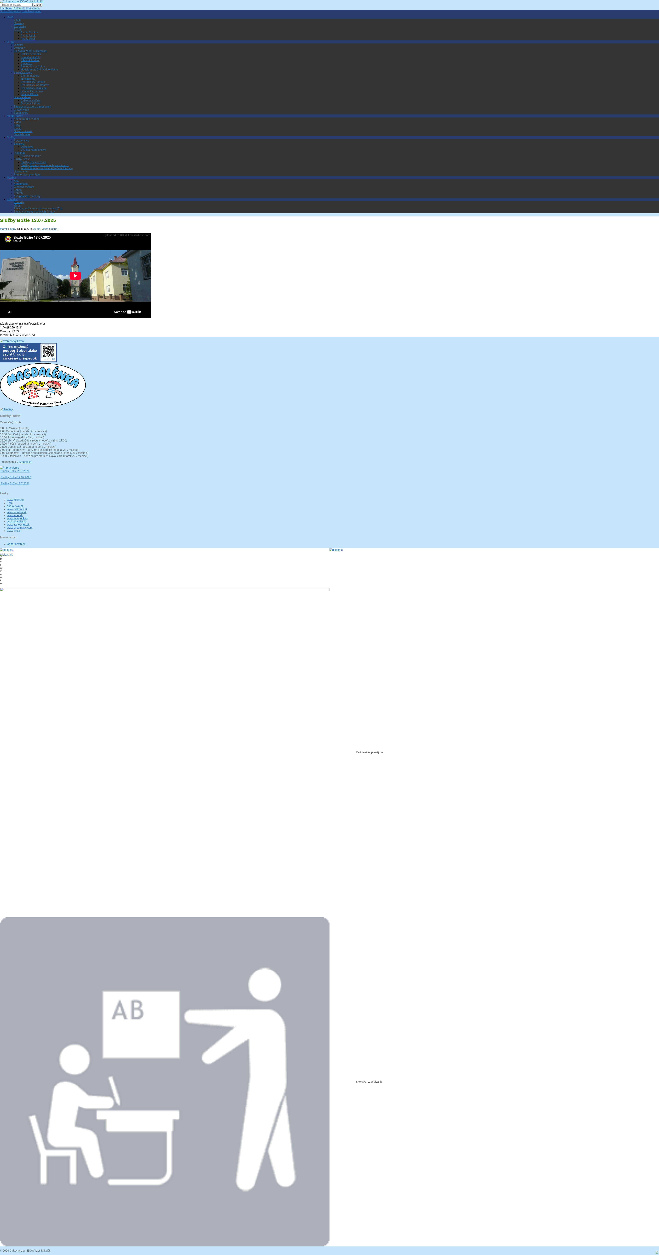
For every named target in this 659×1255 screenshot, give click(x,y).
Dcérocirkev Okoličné (34, 88)
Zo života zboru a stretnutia (30, 51)
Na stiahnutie (22, 134)
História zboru (22, 97)
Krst (16, 180)
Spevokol (26, 63)
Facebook (6, 8)
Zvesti (17, 128)
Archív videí (28, 38)
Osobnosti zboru (31, 103)
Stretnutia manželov (33, 66)
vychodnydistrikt (16, 521)
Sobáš (18, 189)
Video (17, 122)
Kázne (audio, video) (26, 118)
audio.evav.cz (15, 506)
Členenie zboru (30, 75)
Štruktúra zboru (23, 72)
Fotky (17, 125)
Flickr (27, 8)
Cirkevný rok (21, 109)
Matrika (11, 177)
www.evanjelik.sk (17, 518)
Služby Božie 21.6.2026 (15, 479)
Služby (11, 137)
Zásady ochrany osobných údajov (34, 211)
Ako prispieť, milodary (27, 196)
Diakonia (19, 152)
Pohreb (18, 193)
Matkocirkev (28, 78)
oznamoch (25, 461)
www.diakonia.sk (17, 509)
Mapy (17, 205)
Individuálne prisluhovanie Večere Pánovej (47, 168)
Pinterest (18, 8)
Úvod (10, 17)
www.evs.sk (14, 530)
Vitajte (17, 20)
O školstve (27, 146)
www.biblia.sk (15, 499)
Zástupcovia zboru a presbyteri (32, 106)
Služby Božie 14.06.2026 (16, 485)
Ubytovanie (21, 171)
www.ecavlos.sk (16, 512)
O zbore (18, 44)
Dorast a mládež (31, 57)
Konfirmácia (21, 183)
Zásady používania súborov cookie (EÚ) (38, 208)
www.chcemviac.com (19, 527)
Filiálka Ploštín (30, 94)
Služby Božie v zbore (33, 162)
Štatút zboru (21, 112)
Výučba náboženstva (33, 149)
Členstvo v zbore (24, 186)
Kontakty (12, 199)
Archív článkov (29, 32)
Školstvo (19, 143)
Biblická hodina (30, 60)
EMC (10, 503)
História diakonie (31, 156)
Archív (17, 29)
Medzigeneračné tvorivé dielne (39, 69)
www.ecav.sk (15, 515)
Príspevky (20, 26)
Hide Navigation (31, 11)
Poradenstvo (21, 140)
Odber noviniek (23, 131)
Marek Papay (8, 228)
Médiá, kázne (15, 115)
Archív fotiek (28, 35)
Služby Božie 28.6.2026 (15, 473)
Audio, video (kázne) (45, 228)
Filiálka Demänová (32, 91)
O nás (10, 41)
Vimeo (36, 8)
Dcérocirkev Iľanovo (33, 81)
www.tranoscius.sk (18, 524)
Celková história (30, 100)
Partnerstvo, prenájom (27, 174)
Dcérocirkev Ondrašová (35, 85)
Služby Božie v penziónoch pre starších (44, 165)
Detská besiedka (31, 54)
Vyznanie (19, 47)
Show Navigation (10, 11)
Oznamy (19, 23)
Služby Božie (22, 159)
